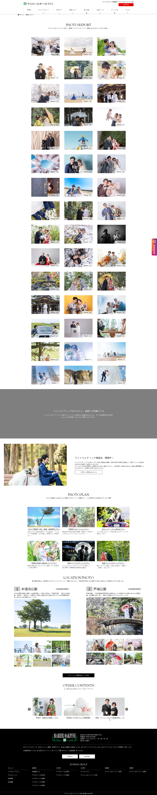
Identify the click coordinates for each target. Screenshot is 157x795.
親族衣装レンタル (30, 750)
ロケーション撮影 (45, 747)
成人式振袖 (86, 10)
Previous (29, 709)
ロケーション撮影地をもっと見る (78, 675)
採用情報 (10, 778)
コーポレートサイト (13, 771)
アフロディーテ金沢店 (62, 771)
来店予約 (126, 4)
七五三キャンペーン (44, 750)
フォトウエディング (43, 10)
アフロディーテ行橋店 (38, 782)
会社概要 (10, 782)
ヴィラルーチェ (85, 771)
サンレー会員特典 (69, 750)
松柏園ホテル (36, 771)
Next (126, 709)
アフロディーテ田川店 (38, 775)
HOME (29, 10)
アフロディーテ (12, 775)
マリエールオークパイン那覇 (137, 771)
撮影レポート (72, 10)
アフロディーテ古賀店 (38, 785)
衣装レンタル (100, 10)
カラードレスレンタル (110, 747)
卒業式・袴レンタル (125, 747)
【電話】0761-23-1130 (87, 737)
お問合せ (70, 756)
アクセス (127, 10)
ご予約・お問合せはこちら (88, 472)
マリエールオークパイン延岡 (113, 771)
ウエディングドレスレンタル (91, 747)
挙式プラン (59, 10)
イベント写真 (114, 10)
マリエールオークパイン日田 (89, 775)
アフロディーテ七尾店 (62, 775)
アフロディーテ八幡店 (38, 778)
